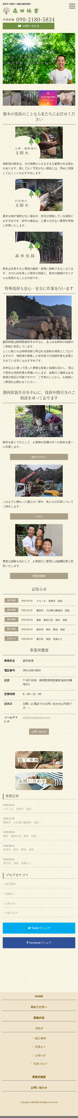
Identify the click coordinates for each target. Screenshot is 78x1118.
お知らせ (10, 903)
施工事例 (10, 883)
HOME (39, 996)
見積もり (10, 893)
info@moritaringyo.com (36, 717)
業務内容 (39, 1017)
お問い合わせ (39, 731)
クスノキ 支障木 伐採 (17, 807)
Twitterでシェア (40, 928)
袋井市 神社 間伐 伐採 (18, 848)
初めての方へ (39, 456)
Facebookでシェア (40, 942)
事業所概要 (39, 575)
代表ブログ (11, 912)
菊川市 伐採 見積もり (17, 861)
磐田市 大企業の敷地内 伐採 (21, 820)
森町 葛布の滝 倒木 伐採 (19, 834)
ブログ (39, 516)
